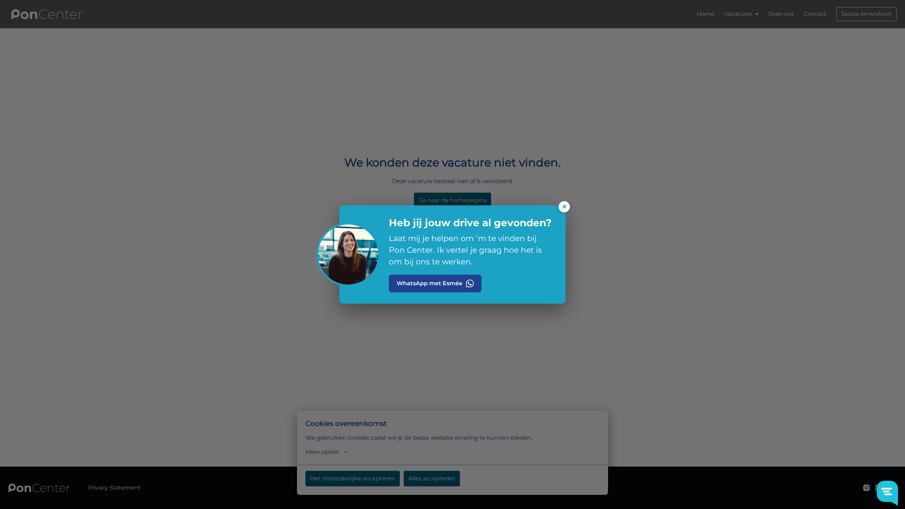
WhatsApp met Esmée (429, 283)
